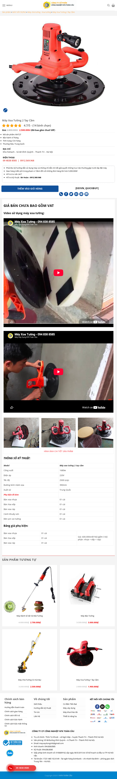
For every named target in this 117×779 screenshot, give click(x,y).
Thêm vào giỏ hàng (30, 188)
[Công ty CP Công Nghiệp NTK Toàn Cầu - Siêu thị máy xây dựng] (59, 5)
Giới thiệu (38, 704)
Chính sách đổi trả (12, 715)
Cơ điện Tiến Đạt (70, 704)
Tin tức (37, 712)
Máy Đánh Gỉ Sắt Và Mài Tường (30, 616)
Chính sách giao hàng (14, 711)
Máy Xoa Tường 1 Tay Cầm (87, 680)
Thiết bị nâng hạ (70, 716)
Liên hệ (37, 716)
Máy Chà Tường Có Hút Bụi (29, 680)
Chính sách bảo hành (13, 719)
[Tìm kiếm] (108, 5)
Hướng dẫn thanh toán (14, 707)
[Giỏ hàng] (113, 5)
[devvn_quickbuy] (87, 188)
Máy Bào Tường (87, 616)
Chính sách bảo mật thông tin (16, 724)
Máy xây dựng (69, 708)
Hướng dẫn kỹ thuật (42, 708)
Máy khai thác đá (70, 712)
